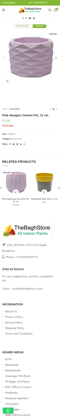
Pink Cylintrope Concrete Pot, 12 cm (15, 200)
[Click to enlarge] (7, 81)
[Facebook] (22, 18)
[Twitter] (13, 144)
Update (40, 26)
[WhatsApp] (24, 144)
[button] (8, 410)
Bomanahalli (13, 370)
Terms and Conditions (19, 333)
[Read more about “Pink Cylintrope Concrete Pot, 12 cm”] (15, 192)
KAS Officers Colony (18, 387)
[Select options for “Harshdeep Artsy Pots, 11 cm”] (44, 192)
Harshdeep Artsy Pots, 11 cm (44, 199)
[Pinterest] (34, 18)
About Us (11, 311)
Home (4, 109)
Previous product (50, 109)
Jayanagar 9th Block (18, 376)
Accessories (15, 109)
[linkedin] (21, 144)
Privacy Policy (14, 317)
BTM (8, 359)
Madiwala (11, 392)
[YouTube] (30, 18)
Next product (56, 109)
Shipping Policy (14, 328)
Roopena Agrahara (16, 398)
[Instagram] (26, 18)
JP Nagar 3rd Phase (17, 381)
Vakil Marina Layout (17, 414)
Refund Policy (14, 322)
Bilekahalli (11, 365)
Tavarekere (12, 403)
